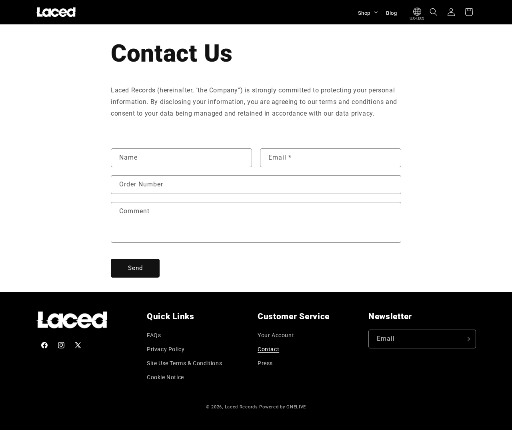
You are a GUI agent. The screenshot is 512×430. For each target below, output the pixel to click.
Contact (268, 349)
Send (135, 268)
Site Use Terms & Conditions (184, 363)
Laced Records (241, 407)
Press (265, 363)
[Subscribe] (467, 339)
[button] (367, 12)
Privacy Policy (165, 349)
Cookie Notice (165, 377)
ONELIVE (296, 407)
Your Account (276, 335)
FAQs (154, 335)
